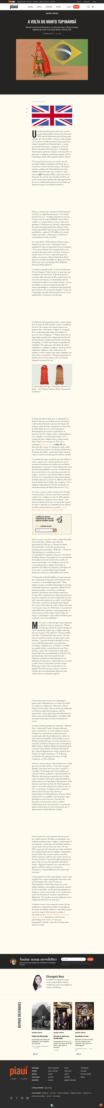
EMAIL (94, 1)
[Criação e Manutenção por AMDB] (52, 1105)
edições (30, 7)
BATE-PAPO (87, 1)
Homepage (35, 1068)
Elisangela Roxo (55, 976)
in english (13, 1078)
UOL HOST (29, 1)
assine (90, 959)
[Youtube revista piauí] (22, 1098)
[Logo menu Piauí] (14, 6)
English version (37, 127)
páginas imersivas (70, 1080)
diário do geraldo (53, 1068)
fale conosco (56, 1096)
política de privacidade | (39, 1096)
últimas (39, 7)
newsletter (48, 7)
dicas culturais (53, 1071)
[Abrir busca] (88, 7)
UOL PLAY (46, 1)
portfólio (67, 1077)
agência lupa (48, 1088)
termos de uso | (88, 1093)
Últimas (34, 1074)
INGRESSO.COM (22, 1)
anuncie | (50, 1096)
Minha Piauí (36, 1077)
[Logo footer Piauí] (19, 1071)
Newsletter (35, 1080)
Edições (34, 1071)
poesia (66, 1074)
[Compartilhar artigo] (27, 112)
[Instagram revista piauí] (27, 1098)
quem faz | (53, 1093)
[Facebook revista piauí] (11, 1098)
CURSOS (41, 1)
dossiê (50, 1074)
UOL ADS (52, 1)
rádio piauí (67, 1071)
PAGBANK (35, 1)
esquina (50, 1077)
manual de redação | (63, 1093)
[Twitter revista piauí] (17, 1098)
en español (23, 1078)
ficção (66, 1068)
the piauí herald (86, 1074)
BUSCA (79, 1)
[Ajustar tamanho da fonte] (27, 108)
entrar (69, 7)
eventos (50, 1080)
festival (58, 7)
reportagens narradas (84, 1069)
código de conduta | (76, 1093)
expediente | (46, 1093)
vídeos (83, 1077)
